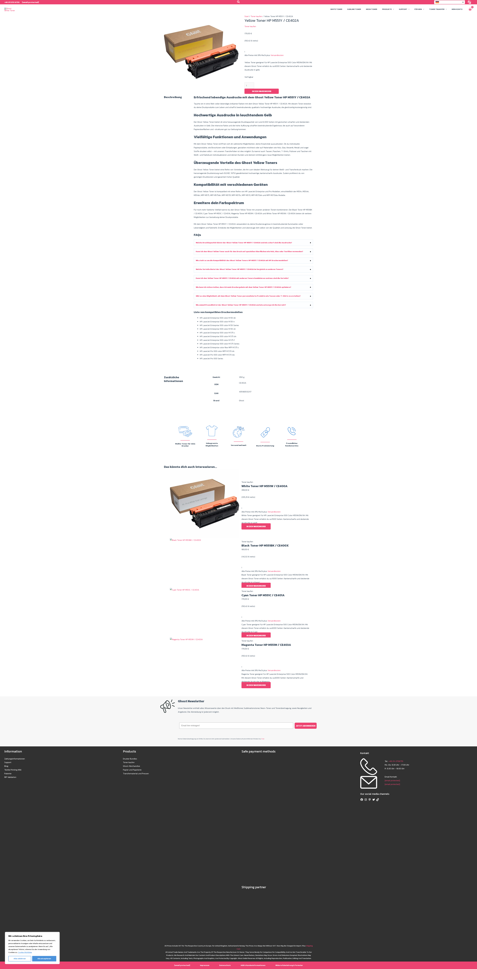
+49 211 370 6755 (12, 2)
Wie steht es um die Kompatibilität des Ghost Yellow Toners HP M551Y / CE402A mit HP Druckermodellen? (242, 260)
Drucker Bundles (130, 758)
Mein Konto (457, 9)
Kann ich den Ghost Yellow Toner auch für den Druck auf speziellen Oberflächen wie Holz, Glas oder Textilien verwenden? (249, 251)
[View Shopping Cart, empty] (470, 9)
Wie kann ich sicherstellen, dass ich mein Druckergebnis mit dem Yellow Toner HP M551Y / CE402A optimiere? (243, 287)
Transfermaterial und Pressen (136, 773)
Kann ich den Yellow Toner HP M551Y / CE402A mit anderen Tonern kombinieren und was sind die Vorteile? (242, 278)
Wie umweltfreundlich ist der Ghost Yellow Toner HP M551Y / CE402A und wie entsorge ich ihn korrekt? (241, 305)
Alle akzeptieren (44, 958)
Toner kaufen (256, 16)
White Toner (336, 9)
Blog (6, 766)
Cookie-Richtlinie (25, 952)
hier (262, 739)
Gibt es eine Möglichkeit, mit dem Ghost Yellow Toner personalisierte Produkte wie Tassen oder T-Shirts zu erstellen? (248, 296)
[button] (238, 2)
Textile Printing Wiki (12, 769)
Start (246, 16)
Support (7, 762)
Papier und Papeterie (132, 769)
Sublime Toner (354, 9)
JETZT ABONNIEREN (305, 725)
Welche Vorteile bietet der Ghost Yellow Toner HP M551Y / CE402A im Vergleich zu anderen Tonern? (239, 269)
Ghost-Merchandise (131, 766)
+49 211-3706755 (396, 761)
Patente (7, 773)
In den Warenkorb (261, 91)
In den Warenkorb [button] (256, 526)
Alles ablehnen (20, 958)
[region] (32, 948)
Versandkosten (277, 55)
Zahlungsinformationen (14, 758)
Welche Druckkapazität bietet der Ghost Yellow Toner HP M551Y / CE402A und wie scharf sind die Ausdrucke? (244, 242)
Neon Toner (371, 9)
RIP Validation (10, 777)
